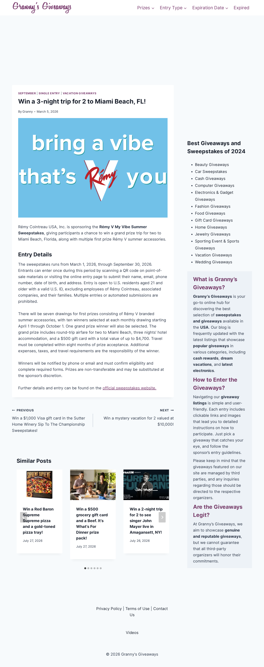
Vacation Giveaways (79, 93)
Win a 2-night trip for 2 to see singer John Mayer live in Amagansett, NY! (146, 521)
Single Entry (49, 93)
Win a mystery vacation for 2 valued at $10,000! (139, 417)
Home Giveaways (211, 227)
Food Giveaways (210, 213)
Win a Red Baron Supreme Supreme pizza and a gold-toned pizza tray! (39, 521)
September (27, 93)
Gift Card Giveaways (214, 220)
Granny (27, 111)
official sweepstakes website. (129, 388)
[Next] (162, 517)
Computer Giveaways (214, 185)
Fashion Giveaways (212, 206)
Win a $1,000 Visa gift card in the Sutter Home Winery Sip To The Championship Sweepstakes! (48, 420)
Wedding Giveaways (213, 262)
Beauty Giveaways (212, 164)
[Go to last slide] (23, 517)
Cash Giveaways (210, 178)
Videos (132, 632)
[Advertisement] (132, 58)
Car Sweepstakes (211, 171)
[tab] (85, 568)
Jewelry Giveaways (212, 234)
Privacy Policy (109, 608)
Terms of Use (137, 608)
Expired (241, 7)
